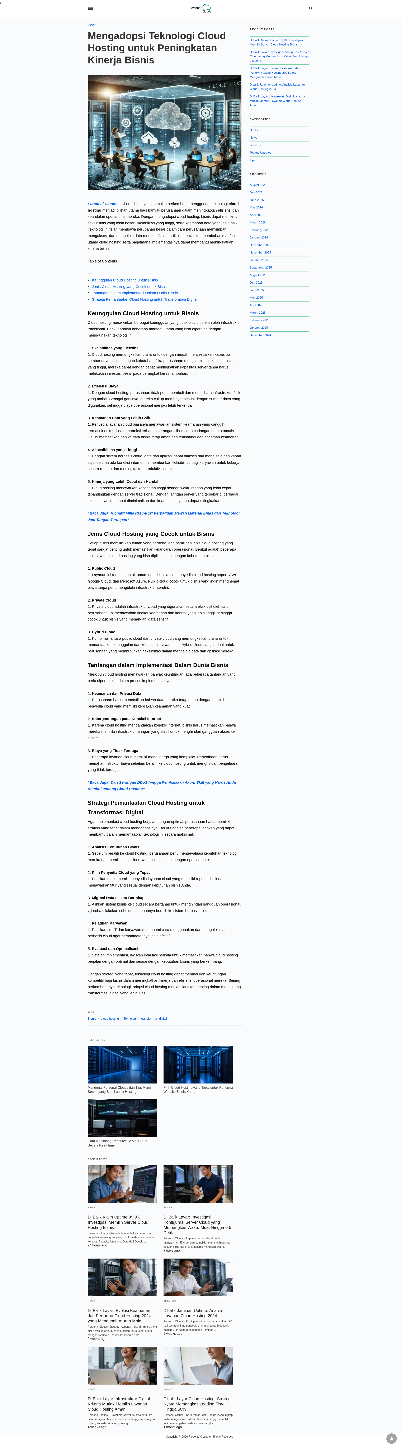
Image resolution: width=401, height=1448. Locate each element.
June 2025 (257, 290)
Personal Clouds (102, 204)
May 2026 (256, 207)
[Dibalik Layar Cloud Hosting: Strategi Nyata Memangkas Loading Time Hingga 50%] (198, 1366)
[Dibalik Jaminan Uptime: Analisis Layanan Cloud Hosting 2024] (198, 1277)
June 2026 (257, 200)
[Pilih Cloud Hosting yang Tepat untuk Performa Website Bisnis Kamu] (198, 1064)
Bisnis (92, 1018)
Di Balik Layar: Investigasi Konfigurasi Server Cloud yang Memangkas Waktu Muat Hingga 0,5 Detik (279, 56)
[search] (310, 8)
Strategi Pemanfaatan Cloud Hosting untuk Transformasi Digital (144, 299)
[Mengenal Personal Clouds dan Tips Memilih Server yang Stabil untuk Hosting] (122, 1064)
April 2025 (256, 305)
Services (170, 1301)
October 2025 (259, 260)
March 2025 (258, 312)
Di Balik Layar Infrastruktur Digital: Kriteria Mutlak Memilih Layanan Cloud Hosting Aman (119, 1403)
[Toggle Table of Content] (91, 274)
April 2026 (256, 215)
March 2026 (258, 222)
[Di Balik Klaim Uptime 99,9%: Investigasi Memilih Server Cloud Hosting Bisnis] (122, 1184)
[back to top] (391, 1438)
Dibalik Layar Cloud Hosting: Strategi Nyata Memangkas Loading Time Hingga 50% (197, 1403)
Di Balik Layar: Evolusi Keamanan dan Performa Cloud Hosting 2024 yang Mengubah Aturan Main (119, 1315)
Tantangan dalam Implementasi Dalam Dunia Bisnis (135, 293)
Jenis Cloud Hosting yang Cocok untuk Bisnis (130, 287)
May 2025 (256, 297)
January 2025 (259, 327)
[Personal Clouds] (200, 8)
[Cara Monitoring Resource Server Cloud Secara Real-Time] (122, 1118)
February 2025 (259, 320)
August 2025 (258, 275)
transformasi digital (154, 1018)
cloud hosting (110, 1018)
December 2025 (260, 245)
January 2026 (259, 237)
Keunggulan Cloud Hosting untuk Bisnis (125, 280)
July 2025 (256, 282)
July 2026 (256, 192)
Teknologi (130, 1018)
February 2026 (259, 230)
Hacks (168, 1207)
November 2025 (260, 252)
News (92, 25)
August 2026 (258, 185)
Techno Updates (260, 152)
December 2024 (260, 335)
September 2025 (261, 267)
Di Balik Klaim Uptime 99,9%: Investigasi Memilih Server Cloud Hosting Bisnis (118, 1222)
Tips (252, 160)
